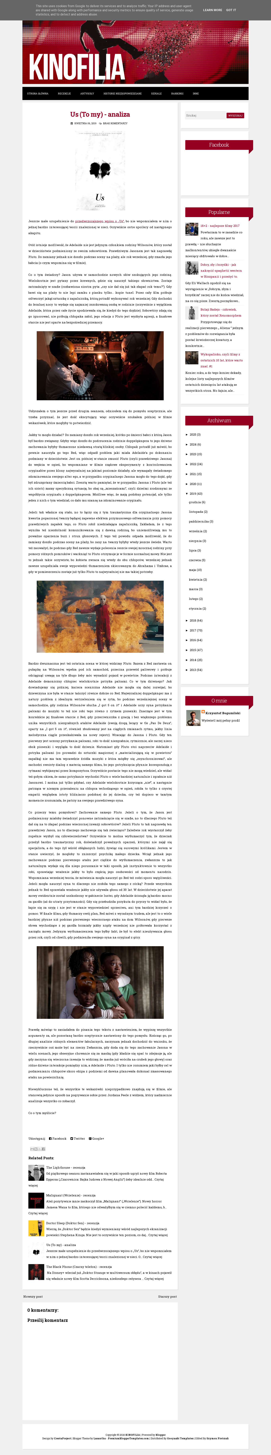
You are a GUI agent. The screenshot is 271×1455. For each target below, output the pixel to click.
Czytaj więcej (38, 1213)
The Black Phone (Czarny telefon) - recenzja (79, 1267)
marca (193, 589)
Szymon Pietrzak (218, 1438)
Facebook (59, 1138)
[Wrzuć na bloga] (36, 1149)
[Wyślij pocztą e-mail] (32, 1149)
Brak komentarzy (115, 123)
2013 (193, 670)
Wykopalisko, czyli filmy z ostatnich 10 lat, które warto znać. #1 (222, 360)
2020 (193, 484)
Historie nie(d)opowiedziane (123, 93)
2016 (193, 640)
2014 (193, 660)
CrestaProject (62, 1438)
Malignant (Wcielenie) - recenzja (71, 1195)
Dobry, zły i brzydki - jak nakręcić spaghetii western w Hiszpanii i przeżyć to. (221, 270)
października (199, 521)
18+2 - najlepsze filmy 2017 (220, 226)
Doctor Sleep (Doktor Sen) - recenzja (72, 1223)
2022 (193, 464)
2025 (193, 434)
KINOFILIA (132, 1434)
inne (196, 93)
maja (192, 570)
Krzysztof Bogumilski (223, 713)
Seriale (156, 93)
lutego (193, 599)
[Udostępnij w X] (40, 1149)
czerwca (195, 560)
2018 (193, 620)
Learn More (212, 10)
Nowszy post (33, 1296)
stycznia (195, 608)
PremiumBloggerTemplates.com (128, 1438)
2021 (193, 474)
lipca (193, 550)
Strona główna (37, 93)
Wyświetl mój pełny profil (221, 720)
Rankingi (177, 93)
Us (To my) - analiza (100, 114)
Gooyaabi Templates (180, 1438)
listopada (196, 512)
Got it (231, 10)
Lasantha (99, 1438)
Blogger (160, 1434)
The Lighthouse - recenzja (65, 1167)
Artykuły (87, 93)
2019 (193, 494)
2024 (193, 444)
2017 (193, 630)
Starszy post (167, 1296)
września (196, 531)
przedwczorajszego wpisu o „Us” (99, 221)
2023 (193, 454)
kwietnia (196, 579)
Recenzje (64, 93)
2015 (193, 650)
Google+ (97, 1138)
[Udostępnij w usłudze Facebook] (43, 1149)
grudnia (195, 502)
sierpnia (195, 541)
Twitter (79, 1138)
